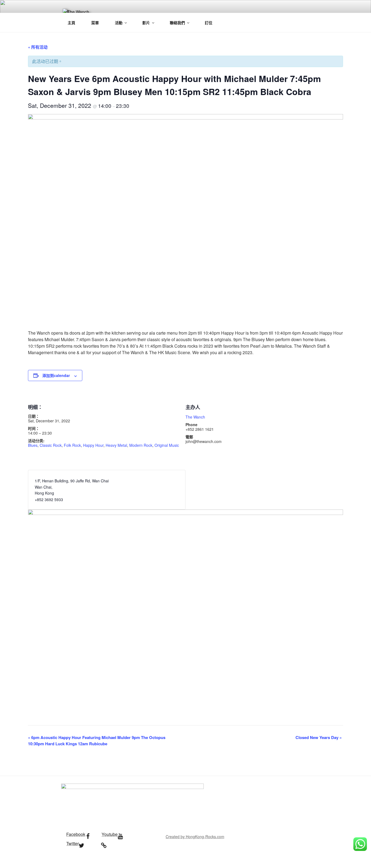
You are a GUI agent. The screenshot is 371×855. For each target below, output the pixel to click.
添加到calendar (56, 375)
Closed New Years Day (318, 737)
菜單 (95, 22)
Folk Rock (72, 445)
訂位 (208, 22)
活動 (118, 22)
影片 (146, 22)
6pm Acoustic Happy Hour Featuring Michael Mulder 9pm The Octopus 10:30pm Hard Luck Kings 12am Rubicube (96, 740)
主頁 (71, 22)
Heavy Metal (116, 445)
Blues (32, 445)
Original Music (167, 445)
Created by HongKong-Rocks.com (195, 836)
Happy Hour (93, 445)
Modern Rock (140, 445)
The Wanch (195, 417)
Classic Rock (51, 445)
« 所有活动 (38, 47)
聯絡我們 (177, 22)
